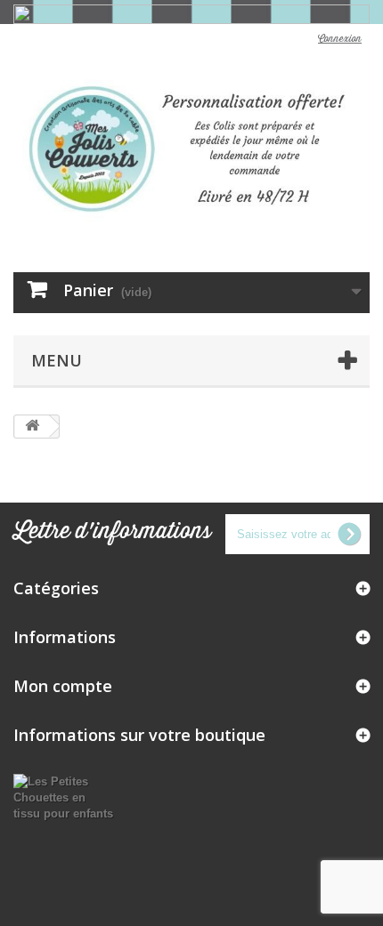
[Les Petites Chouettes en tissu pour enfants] (63, 796)
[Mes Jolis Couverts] (191, 148)
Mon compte (62, 686)
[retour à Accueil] (32, 426)
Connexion (340, 39)
